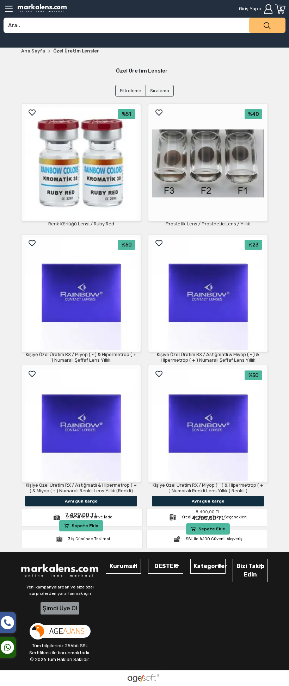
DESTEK (165, 566)
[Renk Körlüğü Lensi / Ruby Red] (81, 163)
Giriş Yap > (250, 8)
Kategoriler (209, 566)
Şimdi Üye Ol (60, 608)
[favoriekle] (32, 112)
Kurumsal (123, 566)
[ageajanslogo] (60, 631)
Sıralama (159, 90)
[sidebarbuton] (9, 9)
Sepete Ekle (85, 525)
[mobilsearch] (267, 25)
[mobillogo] (42, 8)
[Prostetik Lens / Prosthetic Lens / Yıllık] (208, 163)
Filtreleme (130, 90)
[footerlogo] (60, 571)
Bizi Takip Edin (250, 570)
